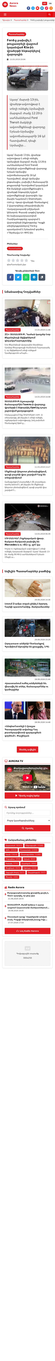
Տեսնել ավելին (27, 749)
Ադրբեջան (28, 863)
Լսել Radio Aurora (29, 931)
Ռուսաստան (29, 850)
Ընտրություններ (31, 854)
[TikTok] (46, 8)
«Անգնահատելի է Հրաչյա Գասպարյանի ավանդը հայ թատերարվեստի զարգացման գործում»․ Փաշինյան (23, 731)
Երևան (29, 859)
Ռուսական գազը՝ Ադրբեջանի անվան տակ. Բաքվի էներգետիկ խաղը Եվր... (27, 918)
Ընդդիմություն (37, 872)
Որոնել (29, 828)
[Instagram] (51, 8)
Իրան (11, 854)
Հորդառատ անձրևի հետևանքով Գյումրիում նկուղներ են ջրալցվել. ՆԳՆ (27, 645)
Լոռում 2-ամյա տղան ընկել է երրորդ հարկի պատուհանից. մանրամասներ (27, 605)
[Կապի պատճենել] (41, 277)
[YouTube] (37, 8)
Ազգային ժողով (15, 872)
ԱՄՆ (11, 850)
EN (50, 3)
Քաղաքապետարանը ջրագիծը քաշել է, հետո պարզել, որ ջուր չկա (28, 894)
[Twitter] (33, 8)
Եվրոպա (30, 868)
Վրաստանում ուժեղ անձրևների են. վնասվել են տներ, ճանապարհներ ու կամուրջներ (26, 686)
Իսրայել (12, 863)
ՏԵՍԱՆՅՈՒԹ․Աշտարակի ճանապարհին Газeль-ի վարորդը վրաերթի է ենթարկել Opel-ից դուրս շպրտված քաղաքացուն (26, 406)
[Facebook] (28, 8)
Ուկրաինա (13, 859)
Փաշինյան (13, 868)
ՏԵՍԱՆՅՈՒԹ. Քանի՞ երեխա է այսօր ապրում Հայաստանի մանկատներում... (28, 906)
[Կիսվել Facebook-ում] (10, 277)
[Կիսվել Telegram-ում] (34, 277)
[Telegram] (42, 8)
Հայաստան (14, 845)
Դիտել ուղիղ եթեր (28, 795)
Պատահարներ (20, 20)
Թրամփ (12, 877)
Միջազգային (34, 845)
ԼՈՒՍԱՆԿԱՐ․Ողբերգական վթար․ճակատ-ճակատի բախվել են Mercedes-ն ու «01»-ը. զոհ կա (24, 541)
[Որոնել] (50, 14)
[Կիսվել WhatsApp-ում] (26, 277)
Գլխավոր (6, 20)
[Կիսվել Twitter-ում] (18, 277)
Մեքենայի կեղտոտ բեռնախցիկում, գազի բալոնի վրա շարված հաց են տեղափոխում (26, 474)
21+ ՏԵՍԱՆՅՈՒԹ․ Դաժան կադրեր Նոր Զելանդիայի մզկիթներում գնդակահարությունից (27, 337)
